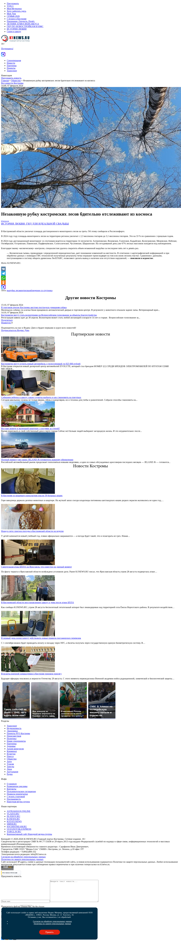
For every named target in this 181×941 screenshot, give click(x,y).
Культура (11, 754)
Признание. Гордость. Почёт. (21, 21)
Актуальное (12, 771)
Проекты (11, 68)
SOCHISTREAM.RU (17, 826)
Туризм (10, 764)
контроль (24, 290)
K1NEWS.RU (13, 819)
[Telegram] (90, 273)
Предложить (13, 3)
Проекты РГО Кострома (18, 733)
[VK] (90, 269)
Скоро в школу (14, 31)
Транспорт (12, 70)
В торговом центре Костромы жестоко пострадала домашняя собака (34, 307)
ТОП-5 (10, 6)
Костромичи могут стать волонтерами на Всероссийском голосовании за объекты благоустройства (49, 315)
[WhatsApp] (90, 278)
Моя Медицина (14, 8)
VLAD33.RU (13, 814)
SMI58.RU (12, 824)
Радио (10, 774)
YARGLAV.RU (14, 831)
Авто (9, 761)
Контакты (11, 789)
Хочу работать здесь (16, 11)
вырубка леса (13, 290)
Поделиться (6, 320)
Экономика (12, 731)
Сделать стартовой (16, 796)
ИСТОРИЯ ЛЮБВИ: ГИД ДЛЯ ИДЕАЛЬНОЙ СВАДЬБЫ (35, 223)
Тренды (10, 766)
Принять (49, 932)
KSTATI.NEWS (14, 821)
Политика (11, 738)
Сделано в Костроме (16, 19)
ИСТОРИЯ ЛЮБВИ (17, 29)
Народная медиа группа (18, 801)
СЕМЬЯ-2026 (13, 16)
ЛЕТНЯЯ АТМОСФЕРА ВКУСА (23, 24)
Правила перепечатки (17, 794)
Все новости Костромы (12, 83)
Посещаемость (14, 799)
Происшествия (14, 736)
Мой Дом (11, 13)
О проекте (12, 784)
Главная (5, 80)
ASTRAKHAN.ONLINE (18, 811)
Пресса (10, 756)
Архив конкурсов (15, 749)
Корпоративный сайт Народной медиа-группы (29, 834)
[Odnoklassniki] (90, 282)
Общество (16, 80)
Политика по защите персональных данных (22, 859)
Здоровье (11, 746)
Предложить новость (11, 78)
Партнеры (12, 65)
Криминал (12, 751)
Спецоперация (14, 60)
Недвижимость (14, 728)
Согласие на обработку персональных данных (23, 857)
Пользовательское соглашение (21, 791)
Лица (9, 769)
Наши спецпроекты (16, 741)
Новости (11, 63)
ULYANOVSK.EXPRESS (19, 829)
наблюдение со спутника (40, 290)
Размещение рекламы (17, 786)
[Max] (90, 287)
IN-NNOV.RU (13, 816)
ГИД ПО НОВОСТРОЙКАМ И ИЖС (25, 26)
